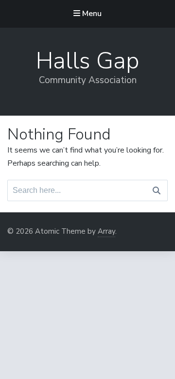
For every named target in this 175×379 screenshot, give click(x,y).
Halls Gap (87, 61)
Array (106, 231)
